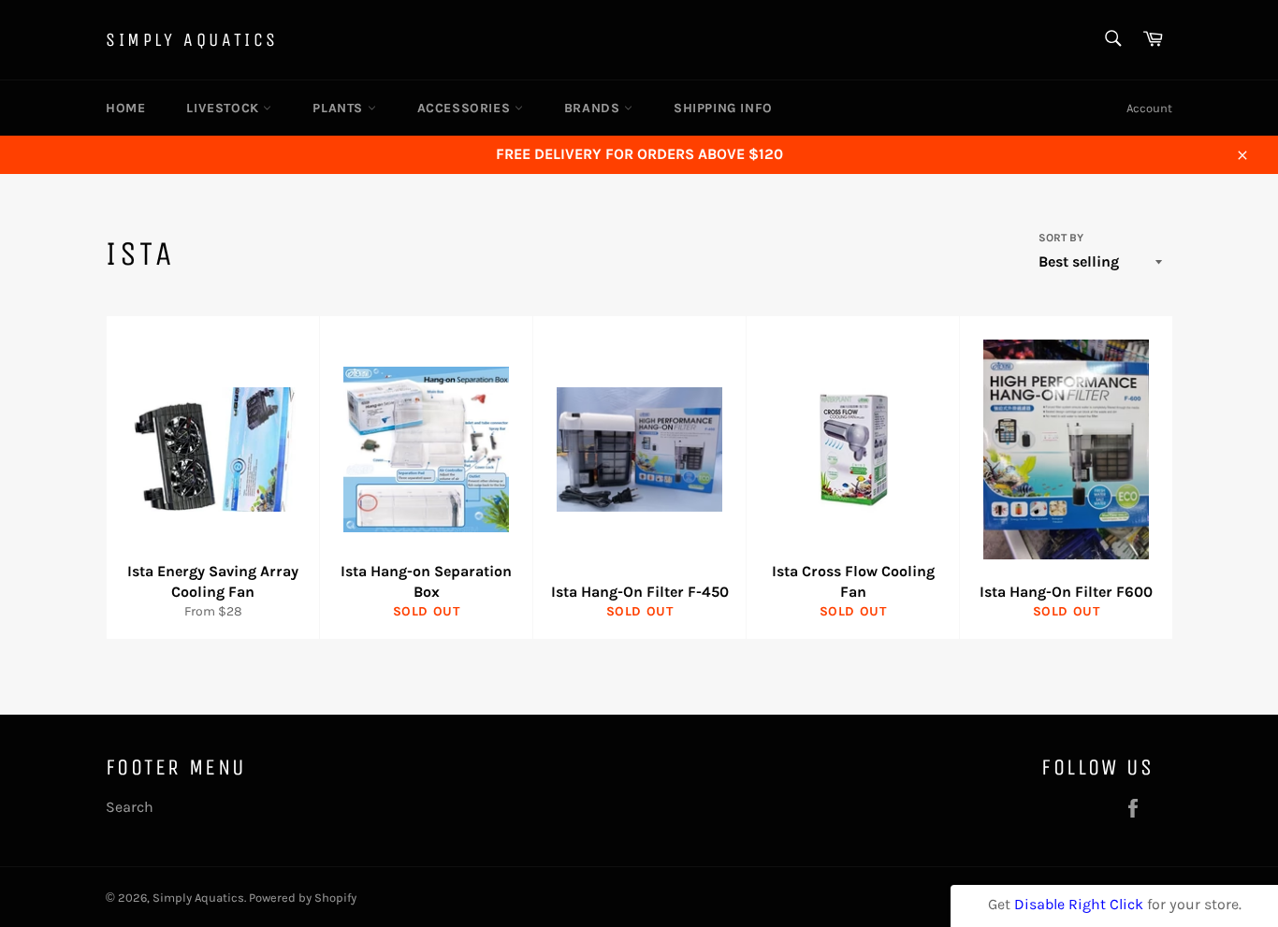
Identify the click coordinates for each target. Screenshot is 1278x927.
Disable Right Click (1078, 904)
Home (125, 108)
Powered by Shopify (302, 898)
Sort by (1060, 237)
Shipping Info (723, 108)
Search (129, 807)
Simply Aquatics (192, 40)
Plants (339, 108)
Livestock (224, 108)
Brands (594, 108)
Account (1149, 108)
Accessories (466, 108)
